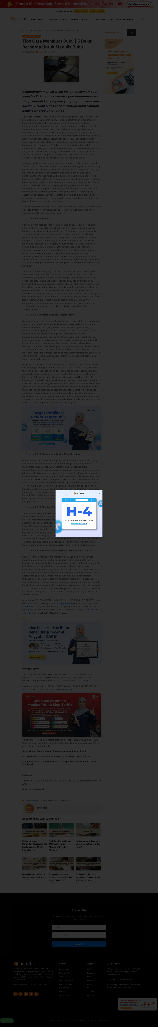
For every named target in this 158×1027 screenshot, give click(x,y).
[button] (99, 493)
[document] (79, 513)
